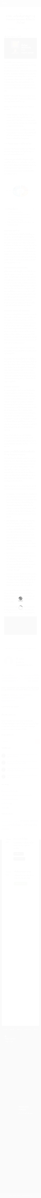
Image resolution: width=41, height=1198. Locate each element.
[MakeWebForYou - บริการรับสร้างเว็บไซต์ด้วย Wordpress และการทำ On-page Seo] (20, 599)
